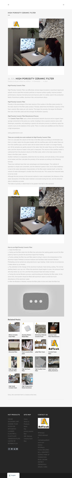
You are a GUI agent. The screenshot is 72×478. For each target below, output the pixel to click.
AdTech (28, 81)
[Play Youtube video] (36, 300)
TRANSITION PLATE (14, 438)
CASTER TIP (11, 441)
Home (25, 419)
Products (26, 424)
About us (26, 421)
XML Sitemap (28, 436)
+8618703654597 (43, 435)
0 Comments (36, 81)
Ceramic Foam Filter (17, 118)
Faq (25, 429)
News (22, 81)
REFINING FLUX (13, 443)
